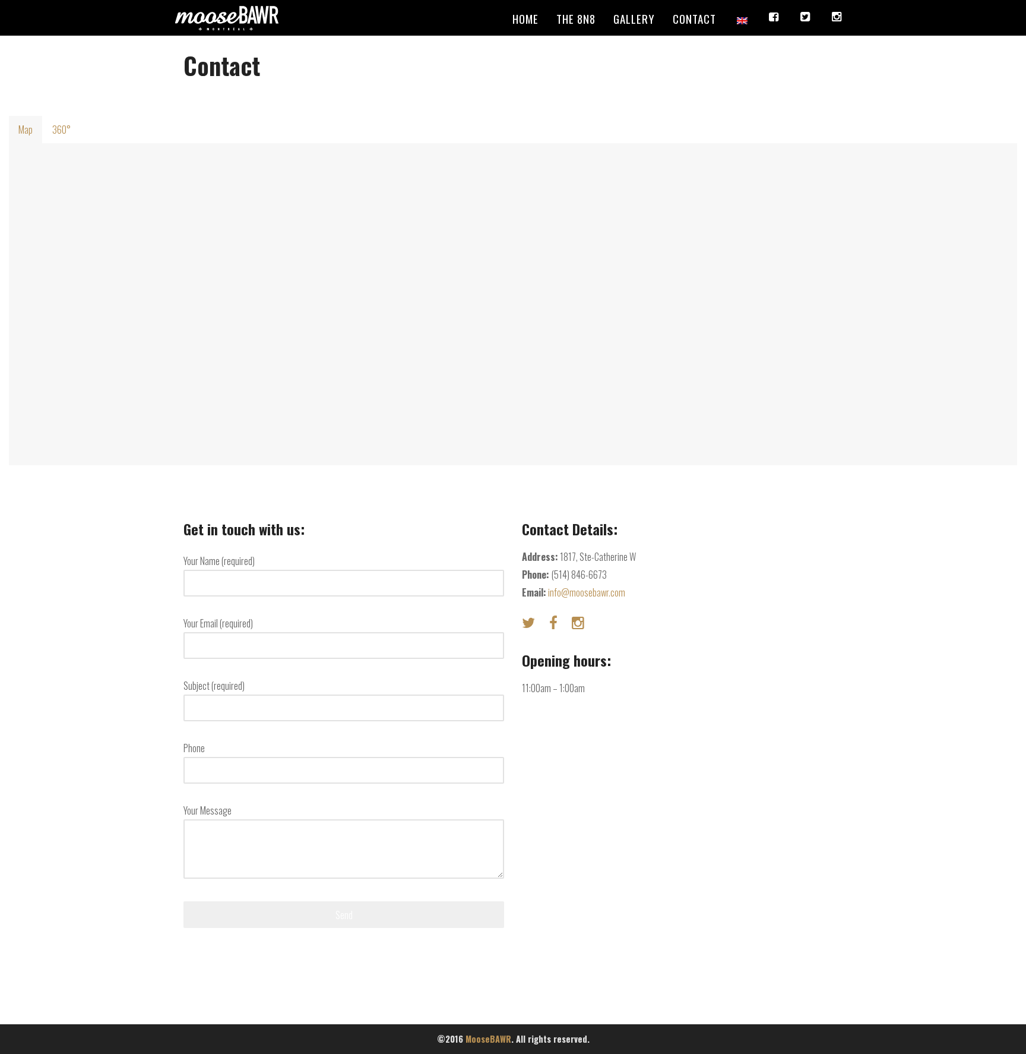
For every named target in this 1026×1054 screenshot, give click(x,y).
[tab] (25, 129)
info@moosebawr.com (586, 592)
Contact (694, 18)
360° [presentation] (61, 129)
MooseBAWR (488, 1039)
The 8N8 (576, 18)
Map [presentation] (25, 129)
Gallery (634, 18)
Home (525, 18)
